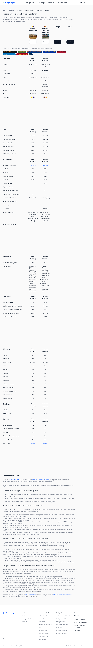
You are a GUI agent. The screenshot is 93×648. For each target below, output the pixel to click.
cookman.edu (45, 93)
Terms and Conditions (8, 646)
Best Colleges (43, 619)
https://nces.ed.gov (30, 595)
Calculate (33, 165)
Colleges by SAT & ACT (63, 616)
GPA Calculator (78, 616)
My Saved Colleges (62, 624)
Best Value (42, 622)
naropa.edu (32, 93)
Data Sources (25, 616)
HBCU (40, 627)
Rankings (42, 3)
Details (33, 443)
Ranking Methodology (27, 619)
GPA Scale (77, 630)
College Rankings (44, 616)
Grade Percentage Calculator (79, 626)
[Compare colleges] (84, 2)
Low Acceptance (43, 639)
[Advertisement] (39, 113)
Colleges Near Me (61, 630)
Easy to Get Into (43, 636)
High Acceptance (44, 633)
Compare (51, 3)
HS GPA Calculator (79, 619)
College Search (60, 622)
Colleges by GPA (61, 619)
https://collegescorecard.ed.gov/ (62, 595)
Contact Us (24, 622)
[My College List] (88, 2)
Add (57, 42)
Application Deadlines (45, 624)
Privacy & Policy (20, 646)
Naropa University (14, 479)
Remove (33, 42)
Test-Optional (43, 630)
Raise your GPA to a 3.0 (81, 622)
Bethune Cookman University (41, 479)
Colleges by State (61, 633)
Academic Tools (62, 3)
